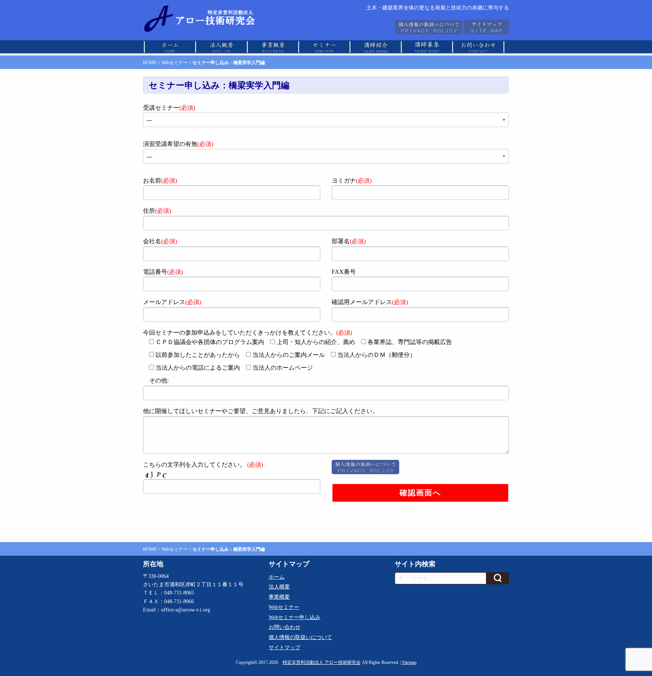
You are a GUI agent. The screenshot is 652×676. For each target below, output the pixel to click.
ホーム (276, 577)
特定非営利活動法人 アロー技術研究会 (322, 662)
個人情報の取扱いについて (300, 637)
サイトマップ (284, 647)
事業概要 (279, 597)
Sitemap (409, 662)
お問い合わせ (284, 627)
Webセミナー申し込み (294, 617)
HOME (150, 62)
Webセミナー (174, 62)
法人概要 (279, 587)
